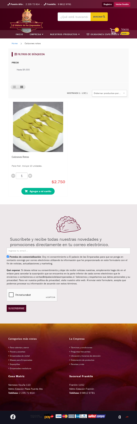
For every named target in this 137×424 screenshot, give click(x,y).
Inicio (19, 34)
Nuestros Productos (64, 34)
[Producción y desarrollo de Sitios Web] (119, 417)
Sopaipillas (15, 364)
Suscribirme (16, 308)
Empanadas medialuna (20, 368)
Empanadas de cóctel (20, 355)
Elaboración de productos (82, 360)
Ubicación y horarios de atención (86, 355)
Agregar (39, 191)
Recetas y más (77, 364)
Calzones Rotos (20, 156)
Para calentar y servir (19, 347)
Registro (108, 4)
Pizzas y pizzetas (17, 351)
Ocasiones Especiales (105, 34)
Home (15, 43)
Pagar (124, 33)
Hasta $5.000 (23, 69)
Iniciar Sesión (122, 4)
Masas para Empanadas (21, 360)
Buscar (98, 16)
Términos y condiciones (81, 347)
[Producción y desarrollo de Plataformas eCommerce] (127, 417)
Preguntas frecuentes (80, 351)
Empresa (36, 34)
